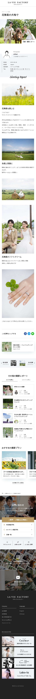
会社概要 (4, 611)
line (32, 333)
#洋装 (11, 71)
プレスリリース (6, 623)
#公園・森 (13, 69)
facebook (25, 333)
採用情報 (4, 614)
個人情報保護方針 (7, 617)
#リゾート (27, 69)
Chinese (22, 614)
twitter (29, 333)
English (22, 611)
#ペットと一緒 (20, 69)
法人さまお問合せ (7, 620)
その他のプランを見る (18, 482)
